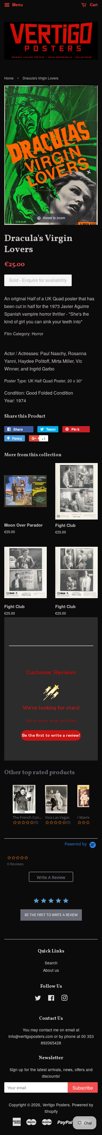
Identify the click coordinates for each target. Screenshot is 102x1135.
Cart (93, 4)
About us (51, 970)
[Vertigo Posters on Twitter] (38, 999)
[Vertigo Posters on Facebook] (51, 999)
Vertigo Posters (56, 1104)
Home (9, 78)
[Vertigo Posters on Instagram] (64, 999)
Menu (17, 4)
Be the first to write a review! (51, 735)
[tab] (51, 877)
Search (51, 963)
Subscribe (83, 1087)
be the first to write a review (51, 914)
